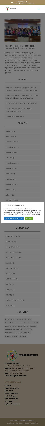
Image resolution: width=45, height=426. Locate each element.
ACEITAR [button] (29, 218)
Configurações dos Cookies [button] (13, 218)
